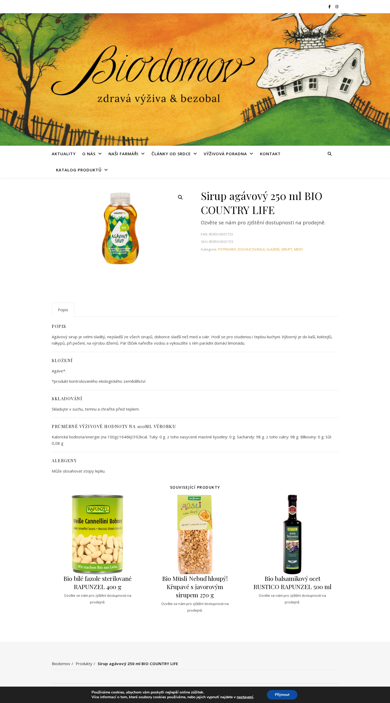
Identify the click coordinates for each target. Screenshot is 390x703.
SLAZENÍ (272, 249)
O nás (89, 153)
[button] (180, 197)
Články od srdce (171, 153)
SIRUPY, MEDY (292, 249)
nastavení (245, 697)
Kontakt (270, 153)
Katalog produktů (79, 169)
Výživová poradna (225, 153)
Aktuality (64, 153)
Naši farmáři (123, 153)
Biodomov (61, 663)
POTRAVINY (227, 249)
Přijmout (282, 694)
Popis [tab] (63, 309)
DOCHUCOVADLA (251, 249)
